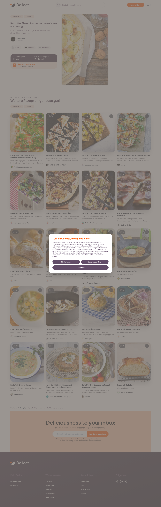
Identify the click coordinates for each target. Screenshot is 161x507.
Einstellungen (66, 262)
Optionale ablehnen (95, 262)
